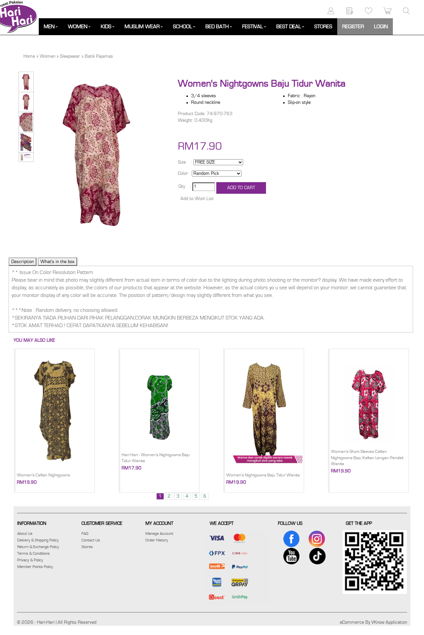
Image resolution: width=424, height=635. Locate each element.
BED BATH (217, 26)
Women (47, 56)
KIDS (106, 26)
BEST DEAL (288, 26)
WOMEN (77, 26)
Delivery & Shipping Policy (38, 540)
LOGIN (381, 26)
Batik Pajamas (99, 56)
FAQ (84, 533)
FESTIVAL (252, 26)
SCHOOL (182, 26)
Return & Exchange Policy (38, 547)
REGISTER (353, 26)
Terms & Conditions (33, 553)
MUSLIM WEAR (142, 26)
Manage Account (159, 533)
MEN (49, 26)
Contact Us (90, 540)
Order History (156, 540)
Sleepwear (70, 56)
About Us (24, 533)
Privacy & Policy (30, 560)
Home (29, 56)
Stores (87, 547)
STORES (323, 26)
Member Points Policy (35, 567)
